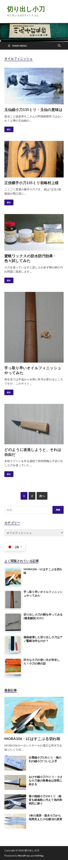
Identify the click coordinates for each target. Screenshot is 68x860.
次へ (42, 495)
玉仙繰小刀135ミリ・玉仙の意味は (33, 109)
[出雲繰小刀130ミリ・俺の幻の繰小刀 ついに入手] (15, 757)
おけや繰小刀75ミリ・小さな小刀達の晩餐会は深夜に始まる (46, 780)
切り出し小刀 (26, 9)
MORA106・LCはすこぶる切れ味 (32, 738)
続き (7, 129)
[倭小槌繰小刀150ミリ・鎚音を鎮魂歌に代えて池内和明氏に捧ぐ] (15, 796)
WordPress (24, 855)
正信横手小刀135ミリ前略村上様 (31, 182)
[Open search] (59, 46)
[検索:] (34, 510)
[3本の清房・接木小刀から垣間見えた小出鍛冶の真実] (15, 815)
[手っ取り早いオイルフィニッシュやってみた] (34, 327)
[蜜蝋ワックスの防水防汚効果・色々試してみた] (34, 232)
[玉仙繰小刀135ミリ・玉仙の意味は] (34, 86)
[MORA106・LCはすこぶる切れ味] (34, 698)
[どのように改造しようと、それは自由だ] (34, 424)
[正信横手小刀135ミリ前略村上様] (34, 159)
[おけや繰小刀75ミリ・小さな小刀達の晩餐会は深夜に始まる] (15, 777)
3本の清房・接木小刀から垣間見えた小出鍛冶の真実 (45, 817)
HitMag (39, 855)
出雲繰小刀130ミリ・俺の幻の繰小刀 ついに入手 (45, 759)
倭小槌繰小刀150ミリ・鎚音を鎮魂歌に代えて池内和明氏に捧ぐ (45, 799)
